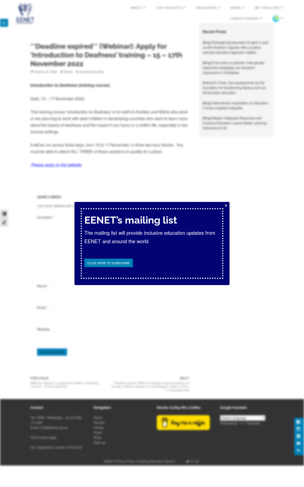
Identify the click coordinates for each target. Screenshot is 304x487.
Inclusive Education (91, 72)
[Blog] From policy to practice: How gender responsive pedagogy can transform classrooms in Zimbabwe (234, 67)
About (136, 7)
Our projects (169, 7)
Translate (253, 423)
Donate (99, 422)
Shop (98, 437)
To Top (194, 461)
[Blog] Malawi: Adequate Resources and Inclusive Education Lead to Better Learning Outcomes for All (235, 123)
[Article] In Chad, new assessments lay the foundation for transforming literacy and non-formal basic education (235, 87)
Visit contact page (43, 437)
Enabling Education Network (157, 461)
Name (43, 285)
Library (99, 427)
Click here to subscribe (108, 263)
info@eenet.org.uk (54, 427)
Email (42, 307)
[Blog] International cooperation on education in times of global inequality (235, 105)
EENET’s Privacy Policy (119, 461)
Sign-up (99, 442)
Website (43, 329)
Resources (206, 7)
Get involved (267, 7)
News (236, 7)
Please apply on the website (55, 164)
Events (68, 72)
